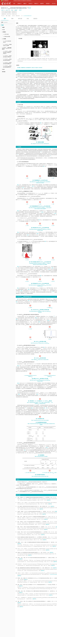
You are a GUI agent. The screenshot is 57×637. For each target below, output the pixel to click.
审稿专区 (36, 3)
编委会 (24, 3)
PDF (29, 8)
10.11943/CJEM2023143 (27, 15)
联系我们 (47, 3)
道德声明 (42, 3)
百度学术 (48, 500)
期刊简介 (19, 3)
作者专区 (30, 3)
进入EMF (53, 3)
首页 (14, 3)
